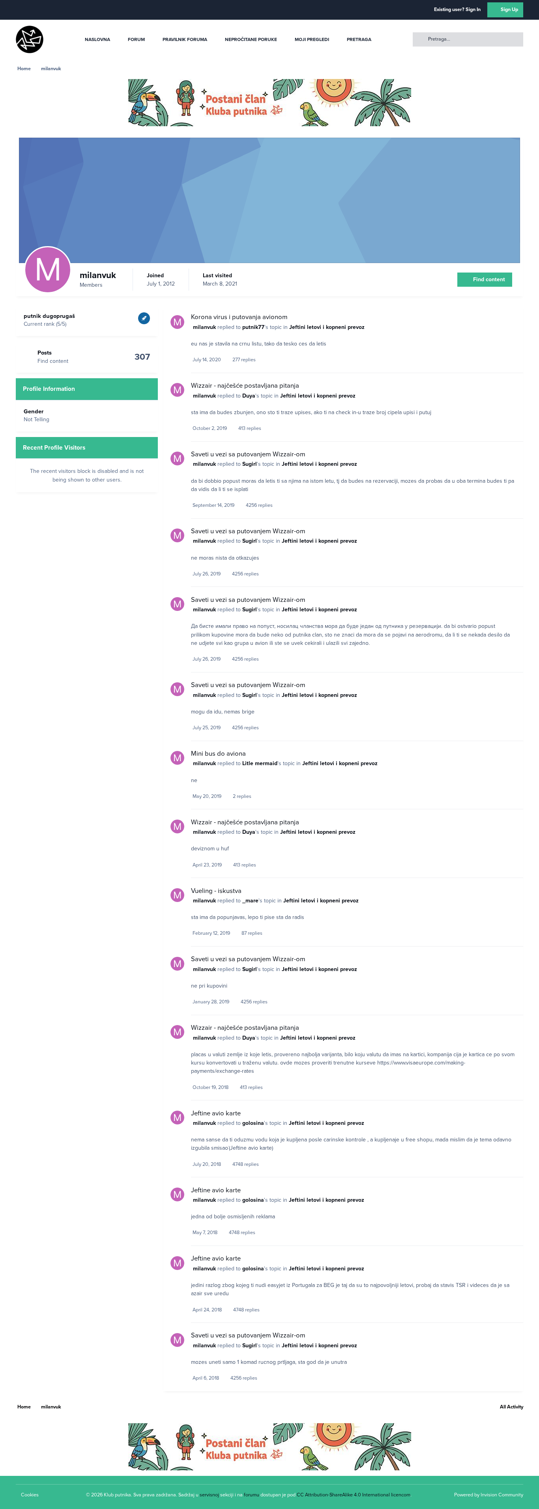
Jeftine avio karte (216, 1113)
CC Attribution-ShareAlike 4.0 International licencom (353, 1495)
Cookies (30, 1495)
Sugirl (249, 464)
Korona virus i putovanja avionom (239, 317)
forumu (251, 1495)
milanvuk (204, 327)
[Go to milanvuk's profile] (177, 322)
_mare (250, 900)
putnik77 (253, 327)
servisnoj (209, 1495)
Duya (248, 395)
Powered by (488, 1495)
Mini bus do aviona (218, 754)
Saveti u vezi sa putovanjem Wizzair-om (248, 454)
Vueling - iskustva (216, 891)
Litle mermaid (259, 763)
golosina (253, 1123)
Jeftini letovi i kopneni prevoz (327, 327)
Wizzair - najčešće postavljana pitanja (245, 386)
